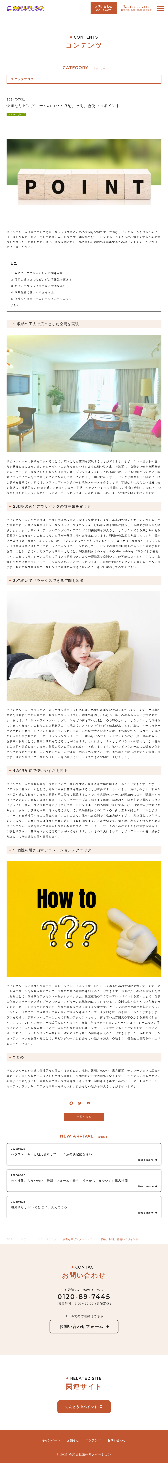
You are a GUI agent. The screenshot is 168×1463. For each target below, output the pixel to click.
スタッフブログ (16, 114)
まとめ (15, 305)
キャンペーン (51, 1440)
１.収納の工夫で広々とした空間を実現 (37, 273)
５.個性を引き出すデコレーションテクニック (41, 298)
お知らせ (73, 1440)
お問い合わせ (117, 1440)
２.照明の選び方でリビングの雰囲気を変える (41, 279)
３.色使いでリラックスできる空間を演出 (38, 286)
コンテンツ (93, 1440)
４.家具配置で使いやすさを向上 (32, 292)
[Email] (88, 1104)
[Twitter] (79, 1104)
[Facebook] (71, 1104)
